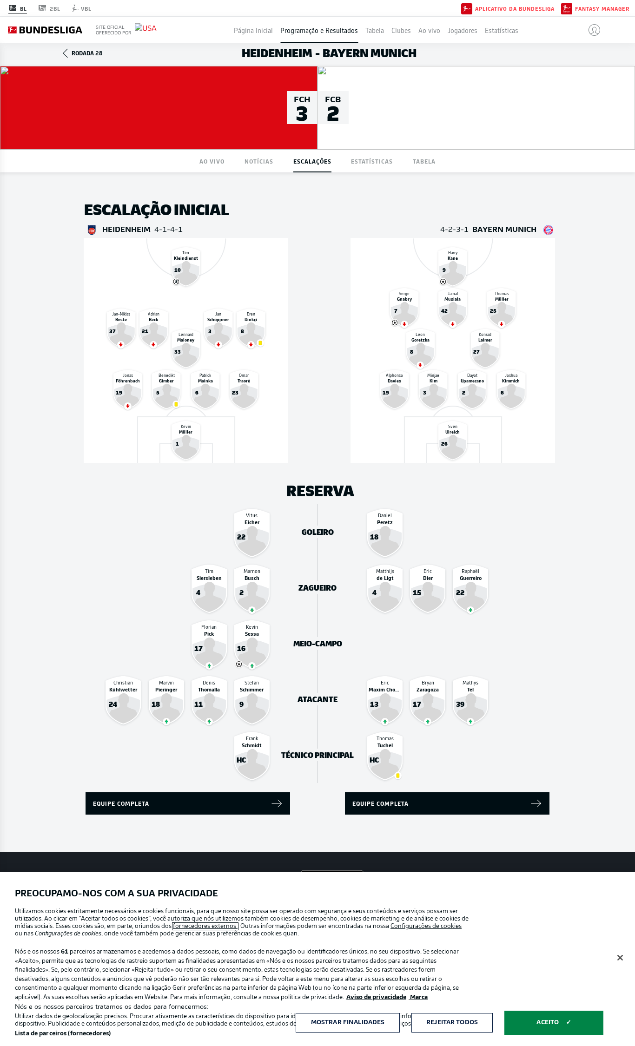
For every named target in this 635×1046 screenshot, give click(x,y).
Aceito (547, 1023)
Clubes (401, 30)
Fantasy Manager (602, 8)
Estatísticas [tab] (372, 161)
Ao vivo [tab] (212, 161)
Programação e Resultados (319, 30)
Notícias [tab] (259, 161)
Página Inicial (253, 30)
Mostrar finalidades (347, 1023)
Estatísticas (501, 30)
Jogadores (462, 30)
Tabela (374, 30)
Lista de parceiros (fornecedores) (63, 1034)
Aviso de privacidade (376, 997)
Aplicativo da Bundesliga (515, 8)
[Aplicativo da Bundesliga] (466, 8)
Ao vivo (429, 30)
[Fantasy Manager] (566, 8)
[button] (590, 30)
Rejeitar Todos (452, 1023)
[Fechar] (620, 957)
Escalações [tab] (312, 161)
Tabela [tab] (424, 161)
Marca (418, 997)
